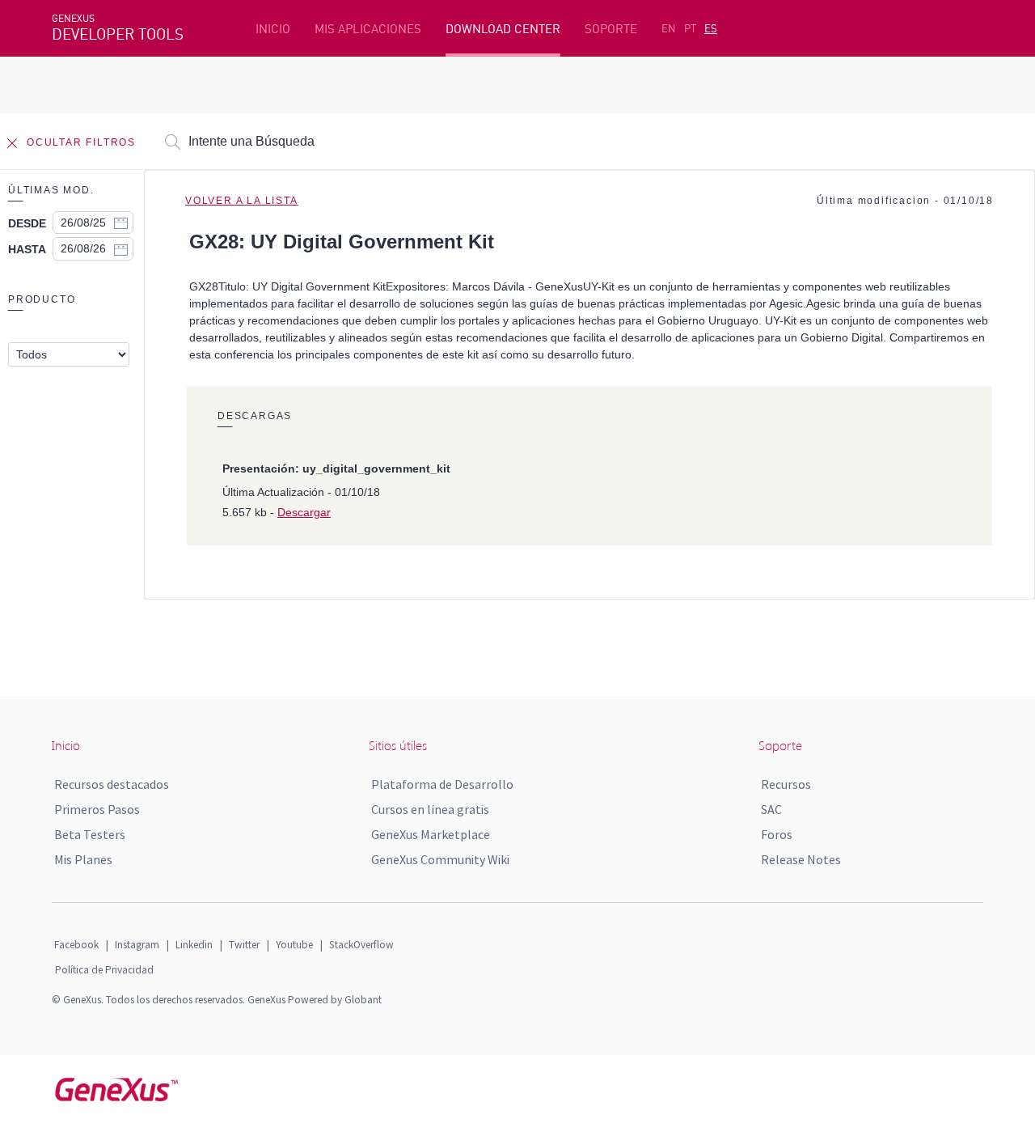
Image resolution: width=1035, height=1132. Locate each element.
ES (710, 28)
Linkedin (194, 945)
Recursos (786, 784)
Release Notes (801, 859)
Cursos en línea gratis (430, 809)
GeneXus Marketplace (430, 834)
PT (690, 28)
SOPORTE (611, 28)
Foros (776, 834)
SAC (771, 809)
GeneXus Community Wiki (440, 859)
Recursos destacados (111, 784)
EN (668, 28)
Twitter (244, 945)
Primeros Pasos (97, 809)
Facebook (76, 945)
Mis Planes (83, 859)
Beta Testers (89, 834)
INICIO (273, 28)
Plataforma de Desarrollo (442, 784)
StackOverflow (361, 945)
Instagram (137, 945)
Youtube (294, 945)
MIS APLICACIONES (368, 28)
